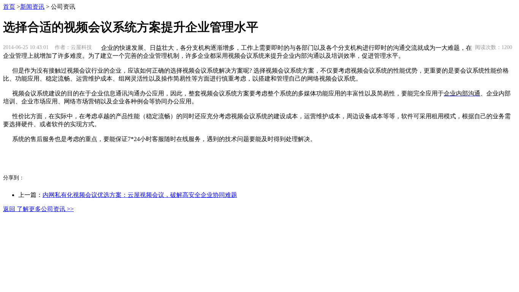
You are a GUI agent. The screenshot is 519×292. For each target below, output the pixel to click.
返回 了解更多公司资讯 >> (38, 209)
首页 (9, 6)
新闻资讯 (32, 6)
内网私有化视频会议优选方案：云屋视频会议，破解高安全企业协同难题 (140, 195)
